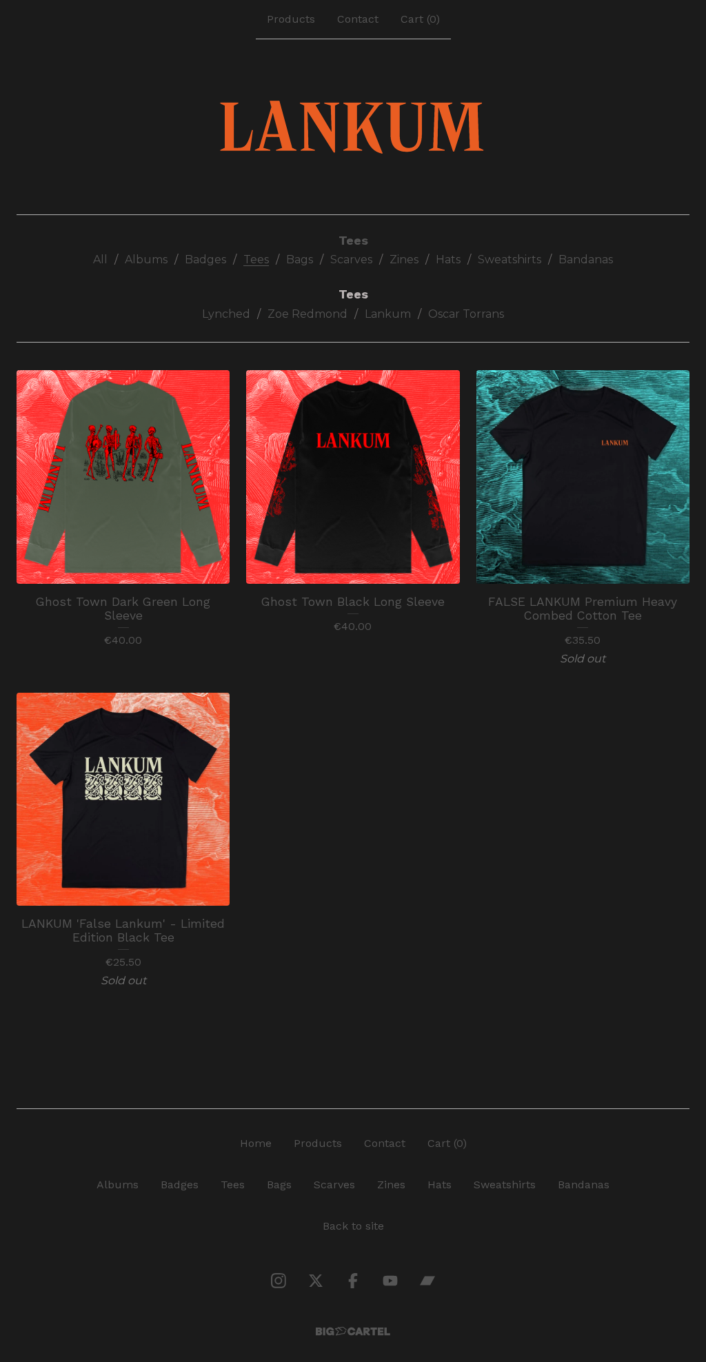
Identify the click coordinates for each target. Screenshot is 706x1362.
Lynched (226, 314)
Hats (448, 259)
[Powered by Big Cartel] (353, 1331)
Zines (404, 259)
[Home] (353, 127)
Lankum (388, 314)
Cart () (420, 19)
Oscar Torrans (466, 314)
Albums (146, 259)
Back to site (353, 1225)
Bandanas (585, 259)
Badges (205, 259)
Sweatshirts (509, 259)
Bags (299, 259)
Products (291, 19)
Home (256, 1143)
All (100, 259)
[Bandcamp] (427, 1281)
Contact (358, 19)
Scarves (351, 259)
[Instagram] (278, 1281)
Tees (256, 259)
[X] (315, 1281)
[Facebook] (353, 1281)
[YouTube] (390, 1281)
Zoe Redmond (307, 314)
